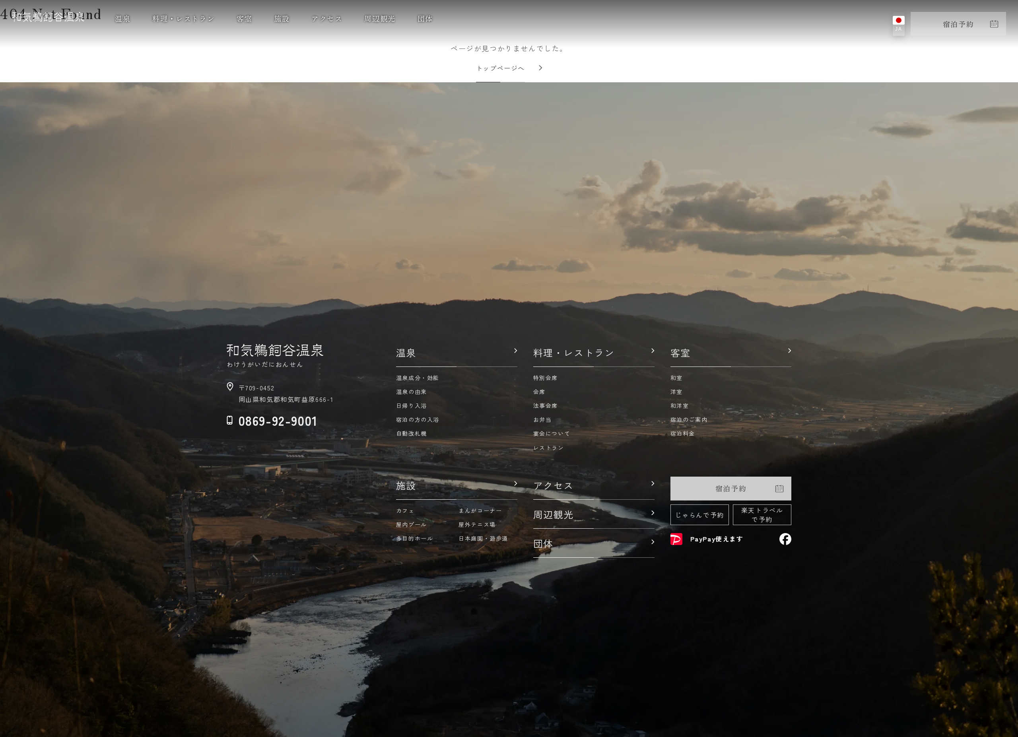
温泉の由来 (411, 392)
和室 (676, 378)
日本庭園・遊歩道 (483, 538)
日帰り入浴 (411, 405)
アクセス (326, 18)
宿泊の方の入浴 (417, 419)
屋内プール (411, 524)
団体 (425, 18)
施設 (281, 18)
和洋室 (679, 405)
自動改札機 (411, 433)
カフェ (405, 510)
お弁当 (542, 419)
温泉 (122, 18)
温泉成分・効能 (417, 378)
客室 (244, 18)
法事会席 (545, 405)
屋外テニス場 (477, 524)
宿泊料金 (682, 433)
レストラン (548, 448)
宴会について (552, 433)
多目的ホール (414, 538)
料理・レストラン (183, 18)
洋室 (676, 392)
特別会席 (545, 378)
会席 (539, 392)
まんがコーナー (480, 510)
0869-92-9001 (278, 420)
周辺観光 (379, 18)
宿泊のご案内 (689, 419)
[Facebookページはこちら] (785, 539)
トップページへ (500, 68)
